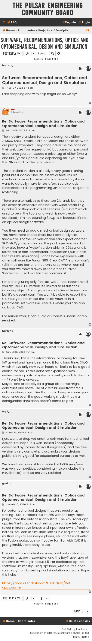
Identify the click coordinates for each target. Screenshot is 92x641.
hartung (7, 65)
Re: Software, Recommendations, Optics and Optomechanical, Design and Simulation (43, 123)
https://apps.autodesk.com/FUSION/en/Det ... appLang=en (37, 585)
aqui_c (6, 411)
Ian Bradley (82, 629)
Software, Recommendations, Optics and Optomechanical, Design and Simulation (44, 43)
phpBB (46, 633)
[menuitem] (11, 22)
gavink (6, 483)
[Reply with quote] (80, 68)
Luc (13, 109)
